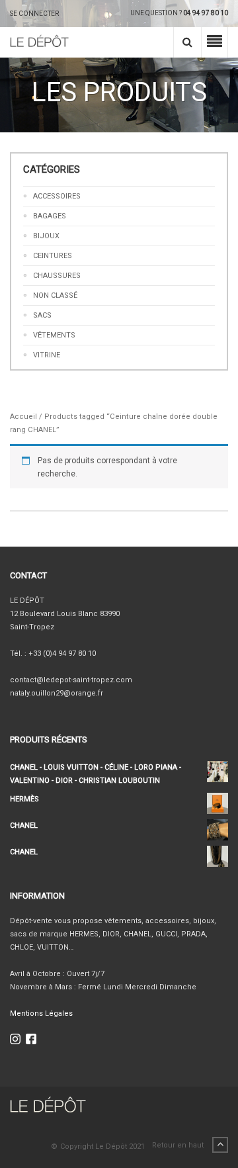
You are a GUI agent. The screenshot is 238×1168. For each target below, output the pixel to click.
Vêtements (54, 335)
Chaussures (57, 275)
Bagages (49, 216)
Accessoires (57, 196)
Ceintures (52, 255)
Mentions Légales (41, 1013)
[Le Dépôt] (39, 42)
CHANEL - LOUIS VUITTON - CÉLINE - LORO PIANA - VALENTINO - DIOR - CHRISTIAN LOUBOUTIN (95, 774)
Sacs (42, 315)
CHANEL (24, 825)
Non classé (55, 295)
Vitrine (46, 355)
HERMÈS (24, 799)
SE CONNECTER (34, 13)
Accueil (23, 416)
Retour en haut (179, 1145)
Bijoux (46, 236)
